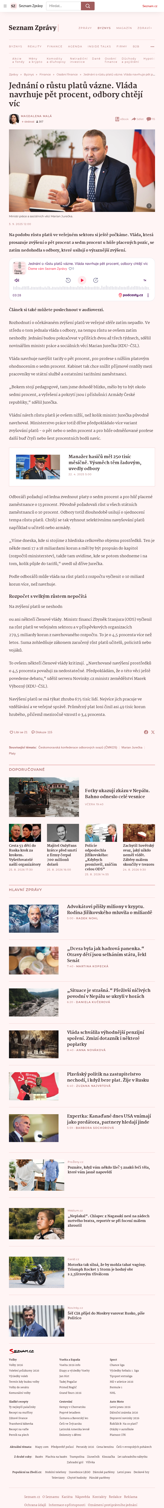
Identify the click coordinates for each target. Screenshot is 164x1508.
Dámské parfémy (104, 1472)
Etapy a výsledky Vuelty (74, 1371)
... (152, 45)
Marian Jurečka (132, 747)
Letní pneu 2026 (120, 1407)
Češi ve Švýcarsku (70, 1424)
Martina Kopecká (92, 966)
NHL (113, 1393)
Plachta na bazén (56, 1457)
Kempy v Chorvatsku (72, 1407)
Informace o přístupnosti (67, 1505)
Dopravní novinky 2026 (124, 1418)
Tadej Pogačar (68, 1382)
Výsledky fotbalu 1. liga (124, 1371)
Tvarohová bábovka (21, 1424)
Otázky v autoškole (122, 1429)
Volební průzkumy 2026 (24, 1371)
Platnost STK (118, 1435)
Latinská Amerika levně (74, 1429)
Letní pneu (124, 1472)
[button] (82, 170)
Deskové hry (141, 1472)
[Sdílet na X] (153, 732)
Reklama (130, 1497)
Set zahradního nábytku (132, 1457)
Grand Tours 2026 (70, 1393)
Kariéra (67, 1497)
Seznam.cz (149, 6)
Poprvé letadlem (69, 1413)
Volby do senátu (19, 1387)
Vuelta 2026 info (69, 1365)
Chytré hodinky (77, 1478)
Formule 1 (116, 1387)
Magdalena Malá (36, 116)
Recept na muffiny (21, 1413)
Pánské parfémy (99, 1478)
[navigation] (5, 6)
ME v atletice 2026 (121, 1382)
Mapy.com (41, 1447)
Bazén (39, 1457)
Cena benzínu (105, 1447)
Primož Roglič (68, 1387)
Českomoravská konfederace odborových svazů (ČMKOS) (77, 747)
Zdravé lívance (18, 1418)
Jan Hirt (64, 1376)
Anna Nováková (91, 1050)
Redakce (115, 1497)
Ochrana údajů (35, 1505)
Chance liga (117, 1365)
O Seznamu (50, 1497)
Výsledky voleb (18, 1376)
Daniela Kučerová (93, 1002)
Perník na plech (19, 1435)
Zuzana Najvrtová (93, 1085)
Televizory (58, 1478)
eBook (124, 119)
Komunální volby (20, 1393)
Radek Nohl (87, 918)
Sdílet (140, 119)
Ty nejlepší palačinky (22, 1407)
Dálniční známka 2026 (124, 1413)
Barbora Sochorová (95, 1127)
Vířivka (90, 1462)
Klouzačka (108, 1457)
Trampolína (77, 1457)
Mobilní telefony (55, 1472)
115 (153, 119)
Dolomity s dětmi (70, 1435)
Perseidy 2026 (85, 1447)
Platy (12, 753)
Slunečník (93, 1457)
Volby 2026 (16, 1365)
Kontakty (99, 1497)
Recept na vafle (19, 1429)
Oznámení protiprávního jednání (112, 1505)
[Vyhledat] (88, 6)
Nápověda (82, 1497)
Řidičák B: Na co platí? (124, 1424)
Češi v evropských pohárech (134, 1447)
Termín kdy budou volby (24, 1382)
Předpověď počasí (62, 1447)
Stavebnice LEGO (79, 1472)
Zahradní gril (75, 1462)
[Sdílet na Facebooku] (146, 732)
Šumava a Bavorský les (73, 1418)
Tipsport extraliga (121, 1376)
